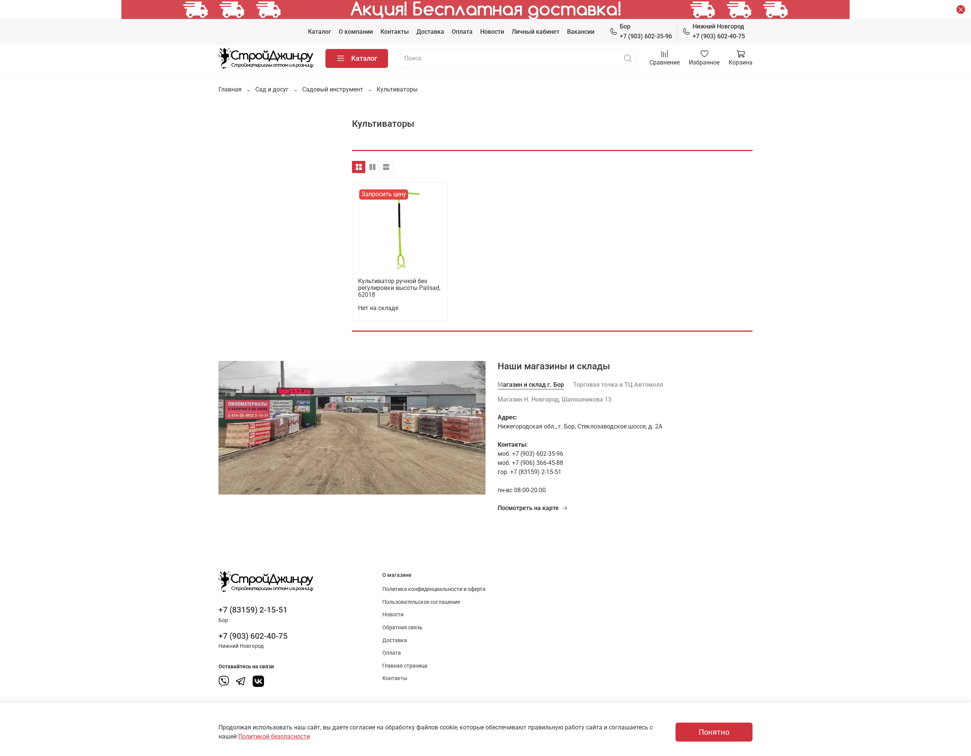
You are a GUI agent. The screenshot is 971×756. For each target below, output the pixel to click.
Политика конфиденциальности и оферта (434, 589)
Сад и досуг (272, 89)
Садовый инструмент (332, 89)
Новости (492, 31)
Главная (230, 89)
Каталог (319, 31)
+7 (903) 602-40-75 (719, 31)
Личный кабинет (535, 31)
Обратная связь (402, 627)
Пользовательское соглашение (421, 602)
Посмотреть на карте (528, 508)
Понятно (714, 732)
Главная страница (404, 666)
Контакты (394, 31)
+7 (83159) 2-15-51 (253, 609)
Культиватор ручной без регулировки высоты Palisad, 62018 (399, 287)
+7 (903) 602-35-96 (646, 31)
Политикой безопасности (274, 736)
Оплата (462, 31)
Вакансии (580, 31)
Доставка (430, 31)
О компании (356, 31)
